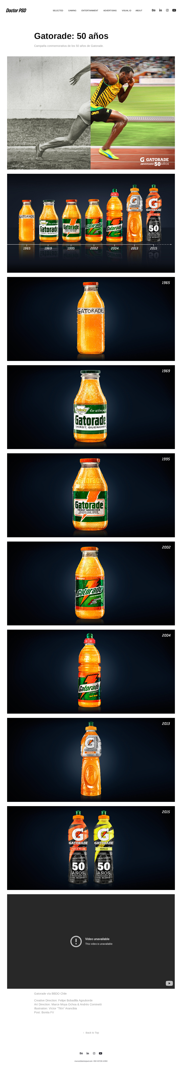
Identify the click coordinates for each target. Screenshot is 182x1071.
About (139, 10)
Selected (58, 10)
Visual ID (126, 10)
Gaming (72, 10)
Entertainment (89, 10)
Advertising (110, 10)
